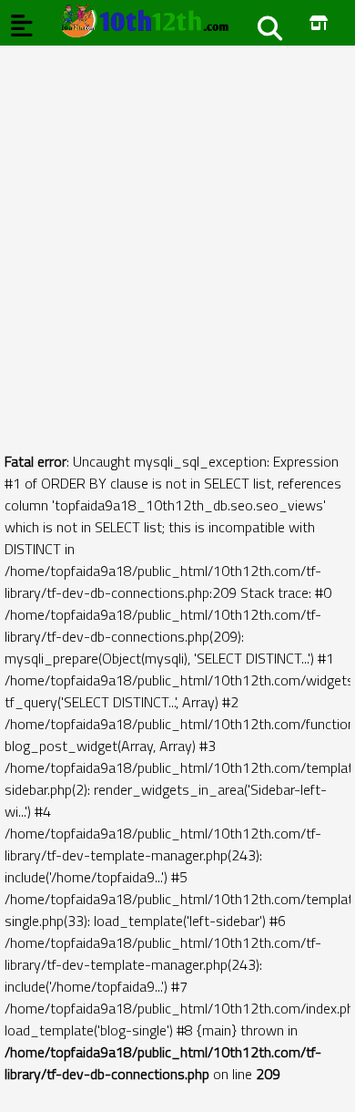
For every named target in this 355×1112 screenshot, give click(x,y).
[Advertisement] (177, 223)
